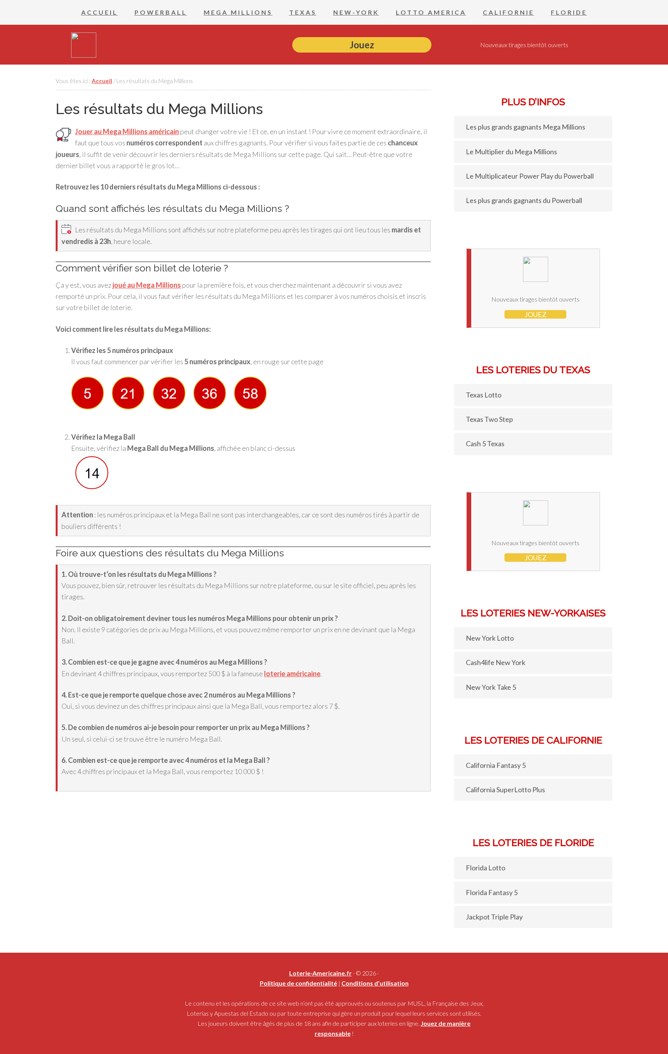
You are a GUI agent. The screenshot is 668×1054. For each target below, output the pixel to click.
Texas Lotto (483, 395)
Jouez (361, 44)
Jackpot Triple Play (494, 916)
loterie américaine (292, 673)
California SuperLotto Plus (505, 789)
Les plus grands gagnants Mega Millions (525, 127)
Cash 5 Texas (485, 443)
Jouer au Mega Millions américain (127, 131)
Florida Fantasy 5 (492, 892)
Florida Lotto (485, 867)
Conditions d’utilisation (375, 983)
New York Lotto (490, 638)
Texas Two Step (489, 419)
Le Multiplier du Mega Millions (511, 151)
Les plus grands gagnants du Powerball (524, 200)
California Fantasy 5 (496, 765)
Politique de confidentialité (298, 983)
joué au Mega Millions (146, 285)
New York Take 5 (491, 687)
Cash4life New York (495, 662)
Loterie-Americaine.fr (320, 973)
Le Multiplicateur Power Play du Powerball (530, 176)
